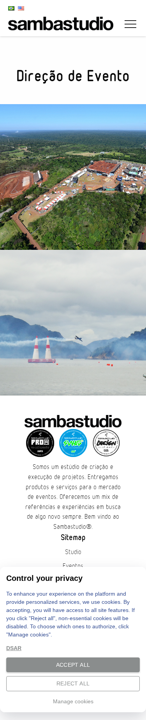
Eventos (73, 566)
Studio (73, 552)
